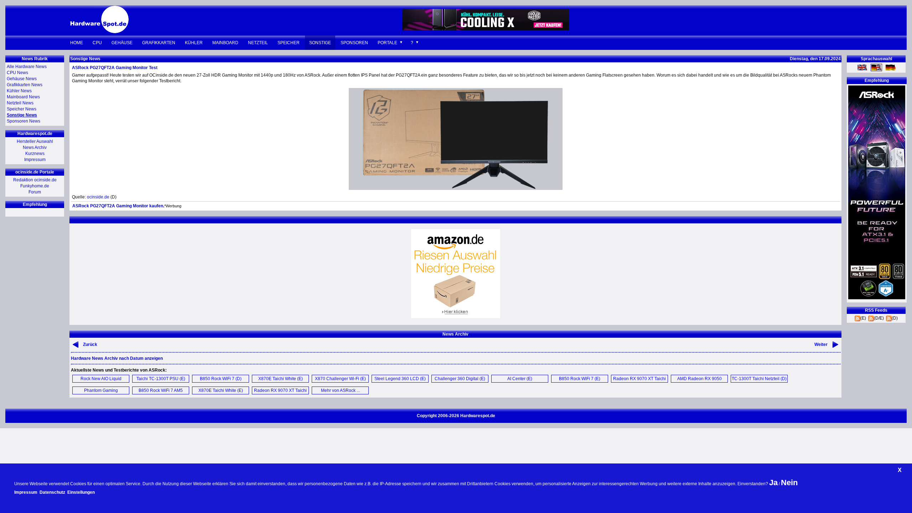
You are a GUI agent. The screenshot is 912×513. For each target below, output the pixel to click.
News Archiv (35, 147)
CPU (97, 42)
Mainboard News (23, 96)
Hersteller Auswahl (35, 141)
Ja (773, 482)
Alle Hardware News (27, 66)
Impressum (35, 159)
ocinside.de (98, 197)
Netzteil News (20, 102)
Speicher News (21, 109)
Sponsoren (354, 42)
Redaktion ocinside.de (35, 179)
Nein (789, 482)
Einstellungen (81, 492)
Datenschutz (52, 492)
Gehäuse (122, 42)
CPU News (17, 72)
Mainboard (225, 42)
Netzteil (258, 42)
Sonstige (320, 42)
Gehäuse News (22, 78)
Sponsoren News (23, 121)
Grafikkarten (158, 42)
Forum (34, 192)
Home (76, 42)
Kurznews (35, 153)
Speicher (289, 42)
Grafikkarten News (24, 84)
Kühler (194, 42)
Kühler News (19, 90)
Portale (387, 42)
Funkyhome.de (34, 185)
